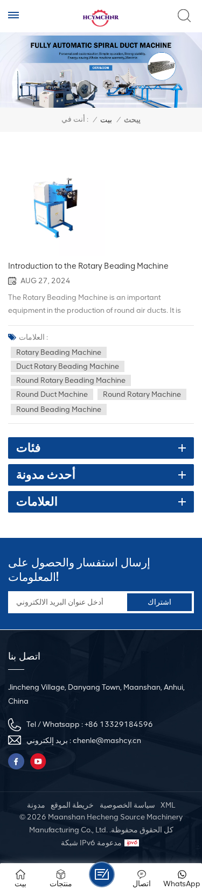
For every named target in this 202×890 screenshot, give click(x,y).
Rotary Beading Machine (58, 352)
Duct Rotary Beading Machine (67, 366)
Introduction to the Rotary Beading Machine (88, 266)
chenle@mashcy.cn (107, 740)
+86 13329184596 (119, 724)
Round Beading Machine (58, 409)
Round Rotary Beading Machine (71, 380)
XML (168, 805)
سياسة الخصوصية (127, 805)
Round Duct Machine (52, 394)
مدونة (36, 805)
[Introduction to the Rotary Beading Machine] (56, 209)
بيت (106, 120)
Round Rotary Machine (142, 394)
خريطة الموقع (72, 805)
